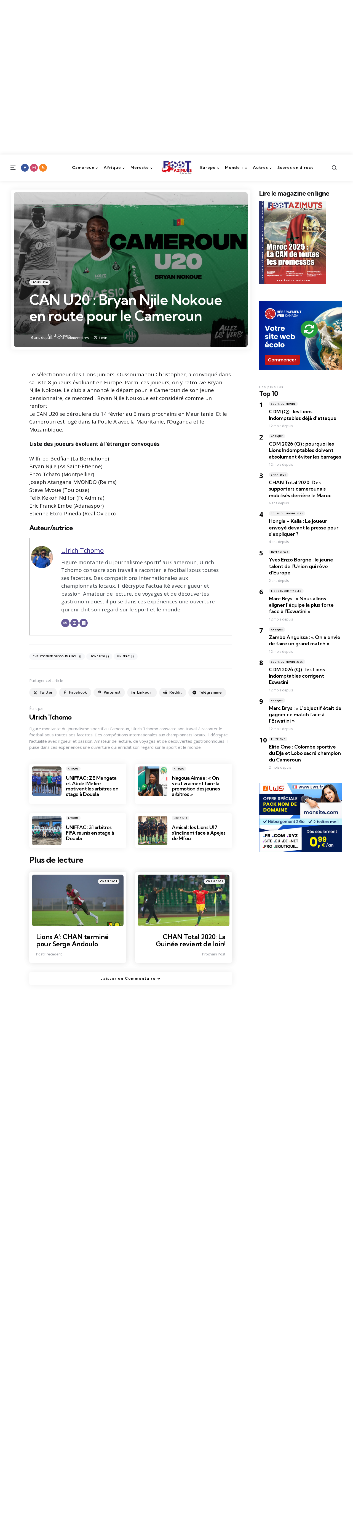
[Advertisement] (165, 38)
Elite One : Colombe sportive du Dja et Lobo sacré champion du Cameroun (305, 753)
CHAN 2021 (108, 881)
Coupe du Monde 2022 (287, 513)
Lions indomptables (286, 590)
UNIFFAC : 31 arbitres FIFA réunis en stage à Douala (90, 832)
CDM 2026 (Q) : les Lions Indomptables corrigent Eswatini (297, 676)
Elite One (278, 739)
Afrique (73, 768)
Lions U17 (180, 818)
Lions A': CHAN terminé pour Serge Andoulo (72, 940)
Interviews (279, 552)
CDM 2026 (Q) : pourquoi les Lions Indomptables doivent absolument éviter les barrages (305, 450)
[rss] (43, 168)
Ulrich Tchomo (59, 335)
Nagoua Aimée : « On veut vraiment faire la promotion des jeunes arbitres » (196, 786)
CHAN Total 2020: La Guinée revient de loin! (191, 940)
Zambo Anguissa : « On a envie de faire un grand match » (304, 640)
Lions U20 (39, 282)
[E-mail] (65, 623)
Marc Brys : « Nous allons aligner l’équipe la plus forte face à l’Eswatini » (301, 605)
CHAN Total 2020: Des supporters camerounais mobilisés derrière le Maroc (300, 489)
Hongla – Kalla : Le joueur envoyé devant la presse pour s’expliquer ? (303, 527)
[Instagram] (74, 623)
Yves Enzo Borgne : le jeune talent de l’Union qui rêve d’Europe (301, 566)
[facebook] (25, 168)
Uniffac (125, 656)
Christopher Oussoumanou (57, 656)
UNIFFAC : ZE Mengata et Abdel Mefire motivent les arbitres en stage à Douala (92, 786)
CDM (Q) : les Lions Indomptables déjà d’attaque (302, 414)
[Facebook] (83, 623)
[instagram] (34, 168)
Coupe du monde (283, 403)
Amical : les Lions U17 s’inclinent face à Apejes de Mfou (199, 832)
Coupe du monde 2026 (287, 661)
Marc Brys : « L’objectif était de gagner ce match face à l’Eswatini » (305, 714)
